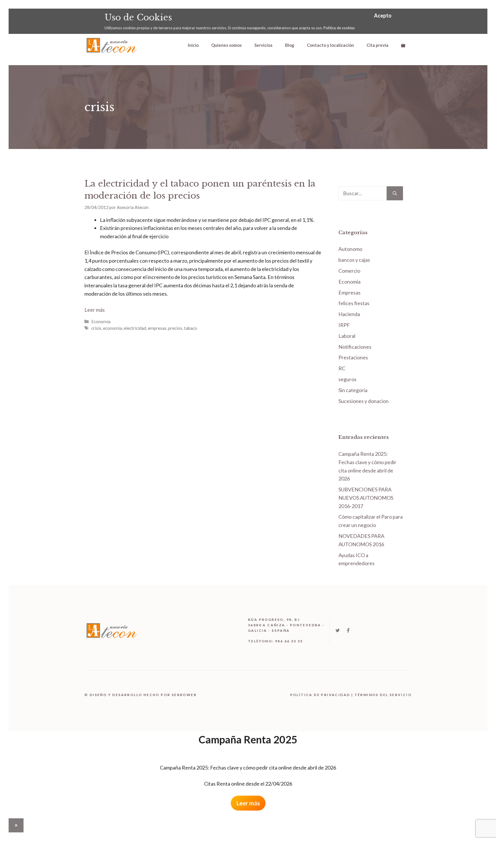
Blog (289, 45)
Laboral (346, 336)
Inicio (193, 45)
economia (112, 328)
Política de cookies (339, 28)
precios (175, 328)
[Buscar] (395, 193)
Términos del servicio (383, 695)
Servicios (263, 45)
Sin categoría (352, 390)
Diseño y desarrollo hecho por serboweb (143, 695)
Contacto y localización (330, 45)
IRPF (344, 325)
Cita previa (377, 45)
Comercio (349, 271)
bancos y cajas (354, 260)
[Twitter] (338, 630)
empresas (157, 328)
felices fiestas (353, 303)
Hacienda (349, 314)
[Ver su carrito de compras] (403, 45)
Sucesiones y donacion (363, 401)
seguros (347, 379)
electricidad (135, 328)
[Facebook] (348, 630)
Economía (101, 321)
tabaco (190, 328)
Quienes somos (226, 45)
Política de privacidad (320, 695)
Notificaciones (354, 347)
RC (341, 368)
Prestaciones (353, 357)
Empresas (349, 292)
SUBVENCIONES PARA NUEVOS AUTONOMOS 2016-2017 (365, 497)
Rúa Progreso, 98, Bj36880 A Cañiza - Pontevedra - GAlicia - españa (286, 625)
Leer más (94, 310)
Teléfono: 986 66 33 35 (275, 641)
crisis (96, 328)
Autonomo (350, 249)
